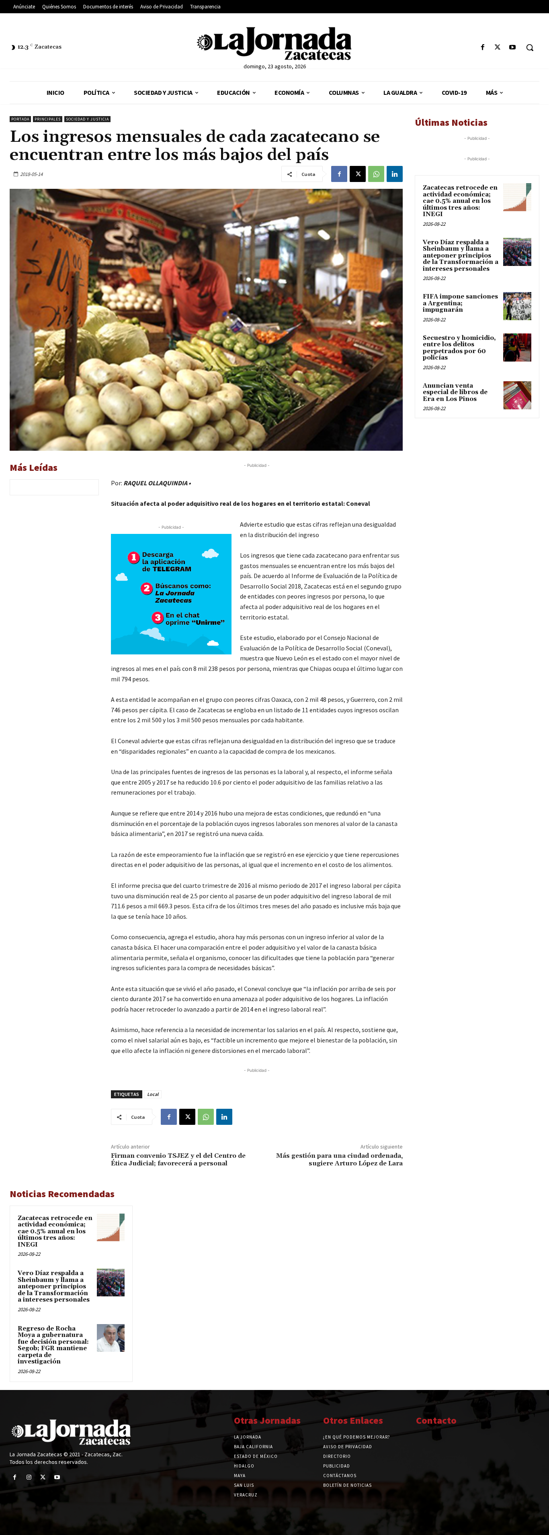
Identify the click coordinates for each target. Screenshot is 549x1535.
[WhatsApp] (376, 174)
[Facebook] (482, 47)
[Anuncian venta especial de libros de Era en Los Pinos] (517, 395)
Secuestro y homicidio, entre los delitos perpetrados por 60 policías (459, 348)
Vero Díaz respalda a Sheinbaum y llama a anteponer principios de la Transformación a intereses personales (54, 1286)
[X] (497, 47)
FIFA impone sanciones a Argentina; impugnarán (460, 303)
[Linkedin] (395, 174)
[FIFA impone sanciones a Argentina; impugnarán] (517, 306)
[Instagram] (29, 1477)
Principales (48, 119)
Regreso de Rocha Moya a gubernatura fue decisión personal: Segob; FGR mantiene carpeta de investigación (53, 1345)
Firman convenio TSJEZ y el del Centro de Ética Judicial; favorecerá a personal (178, 1159)
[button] (529, 47)
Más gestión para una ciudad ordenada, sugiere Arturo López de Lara (339, 1159)
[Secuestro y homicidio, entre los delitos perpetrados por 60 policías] (517, 347)
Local (152, 1094)
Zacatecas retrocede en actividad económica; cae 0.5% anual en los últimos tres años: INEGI (55, 1231)
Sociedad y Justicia (87, 119)
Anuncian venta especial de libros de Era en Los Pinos (455, 392)
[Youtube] (512, 47)
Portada (20, 119)
